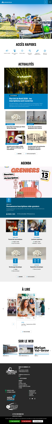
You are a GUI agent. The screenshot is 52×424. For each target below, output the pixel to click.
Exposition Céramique (36, 267)
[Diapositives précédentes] (2, 21)
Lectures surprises (36, 239)
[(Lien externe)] (12, 398)
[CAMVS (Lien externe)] (12, 406)
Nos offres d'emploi (30, 54)
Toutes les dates (31, 276)
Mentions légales (32, 390)
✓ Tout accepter (14, 421)
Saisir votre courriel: (17, 416)
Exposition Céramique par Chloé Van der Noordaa (16, 127)
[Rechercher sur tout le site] (45, 2)
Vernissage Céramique (15, 267)
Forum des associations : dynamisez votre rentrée (35, 127)
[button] (3, 308)
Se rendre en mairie (11, 392)
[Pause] (50, 37)
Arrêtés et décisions (45, 54)
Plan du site (31, 395)
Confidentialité (32, 391)
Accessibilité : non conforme (32, 393)
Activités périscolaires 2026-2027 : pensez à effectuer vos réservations (15, 148)
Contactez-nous (7, 53)
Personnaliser (38, 421)
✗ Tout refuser (26, 421)
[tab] (44, 37)
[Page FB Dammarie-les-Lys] (30, 398)
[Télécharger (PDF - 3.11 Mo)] (13, 324)
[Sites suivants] (50, 350)
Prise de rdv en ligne (14, 54)
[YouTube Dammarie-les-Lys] (32, 398)
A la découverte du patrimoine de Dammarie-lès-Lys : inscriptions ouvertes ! (36, 148)
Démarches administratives (37, 54)
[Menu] (50, 2)
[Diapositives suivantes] (50, 21)
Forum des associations (15, 239)
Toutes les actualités (31, 153)
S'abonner (19, 153)
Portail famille (22, 53)
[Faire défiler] (26, 36)
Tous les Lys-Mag (26, 331)
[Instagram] (35, 398)
